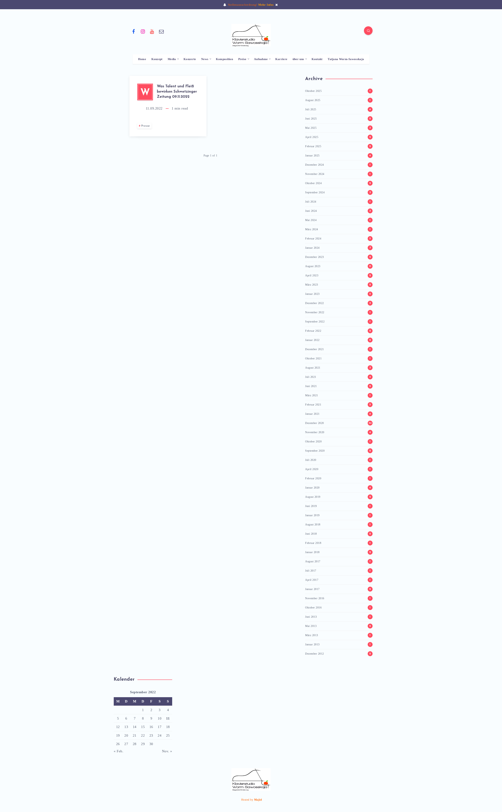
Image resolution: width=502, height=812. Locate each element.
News (204, 59)
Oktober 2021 (313, 358)
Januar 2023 (312, 293)
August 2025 (312, 100)
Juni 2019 (311, 506)
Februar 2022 (313, 330)
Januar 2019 (312, 515)
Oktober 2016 (313, 607)
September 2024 (315, 192)
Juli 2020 (310, 460)
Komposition (224, 59)
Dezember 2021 (314, 349)
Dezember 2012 (314, 653)
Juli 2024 (310, 201)
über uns (298, 59)
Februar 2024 (313, 238)
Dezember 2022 (314, 303)
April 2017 (311, 579)
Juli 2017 (310, 570)
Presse (145, 125)
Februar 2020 (313, 478)
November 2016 (314, 598)
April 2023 (311, 275)
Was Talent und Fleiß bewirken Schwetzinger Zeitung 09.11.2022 (177, 92)
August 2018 (312, 524)
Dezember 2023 (314, 257)
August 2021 (312, 367)
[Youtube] (152, 31)
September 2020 (315, 450)
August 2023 (312, 266)
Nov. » (167, 751)
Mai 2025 (310, 127)
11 (168, 718)
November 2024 (314, 174)
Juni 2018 (311, 533)
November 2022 (314, 312)
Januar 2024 (312, 247)
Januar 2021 (312, 413)
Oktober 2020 (313, 441)
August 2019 (312, 496)
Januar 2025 (312, 155)
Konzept (157, 59)
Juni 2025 (311, 118)
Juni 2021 (311, 386)
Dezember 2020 (314, 423)
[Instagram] (143, 31)
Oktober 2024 (313, 183)
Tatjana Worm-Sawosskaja (346, 59)
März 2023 (311, 284)
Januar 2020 (312, 487)
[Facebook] (133, 31)
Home (142, 59)
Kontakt (317, 59)
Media (172, 59)
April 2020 (311, 469)
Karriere (281, 59)
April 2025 (311, 137)
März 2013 (311, 635)
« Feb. (118, 751)
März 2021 (311, 395)
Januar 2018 (312, 552)
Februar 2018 (313, 543)
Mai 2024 (310, 220)
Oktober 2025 (313, 91)
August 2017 (312, 561)
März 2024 (311, 229)
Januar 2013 (312, 644)
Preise (242, 59)
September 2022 (315, 321)
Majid (258, 799)
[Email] (161, 31)
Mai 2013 (310, 626)
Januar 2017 (312, 589)
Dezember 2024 (314, 164)
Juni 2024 (311, 210)
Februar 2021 (313, 404)
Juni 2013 (311, 616)
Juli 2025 (310, 109)
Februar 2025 (313, 146)
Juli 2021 (310, 376)
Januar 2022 (312, 340)
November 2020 (314, 432)
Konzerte (190, 59)
